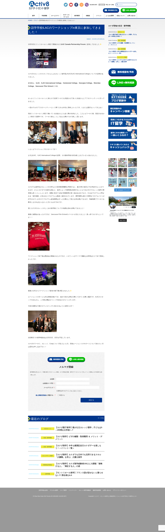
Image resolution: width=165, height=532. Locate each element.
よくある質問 (110, 15)
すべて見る (101, 418)
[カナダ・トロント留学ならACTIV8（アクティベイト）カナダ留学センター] (40, 5)
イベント (99, 15)
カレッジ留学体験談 (85, 490)
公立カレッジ (47, 428)
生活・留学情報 (48, 437)
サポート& (66, 16)
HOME (30, 20)
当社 (121, 15)
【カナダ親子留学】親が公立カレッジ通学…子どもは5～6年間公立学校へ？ (78, 428)
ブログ (36, 20)
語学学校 (47, 474)
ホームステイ (55, 15)
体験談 (88, 15)
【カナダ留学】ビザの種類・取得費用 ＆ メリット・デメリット (78, 437)
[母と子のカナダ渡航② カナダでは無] (132, 162)
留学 (33, 15)
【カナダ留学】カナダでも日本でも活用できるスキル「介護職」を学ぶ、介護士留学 (78, 455)
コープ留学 (63, 490)
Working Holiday (47, 464)
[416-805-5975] (91, 6)
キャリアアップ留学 (47, 455)
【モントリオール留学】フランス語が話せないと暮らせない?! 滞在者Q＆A (79, 474)
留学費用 (77, 15)
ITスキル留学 (54, 490)
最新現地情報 (97, 490)
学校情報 (44, 15)
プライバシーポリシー (119, 490)
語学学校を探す (43, 490)
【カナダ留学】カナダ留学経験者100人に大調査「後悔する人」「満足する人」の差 (78, 465)
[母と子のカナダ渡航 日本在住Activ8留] (112, 172)
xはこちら (122, 220)
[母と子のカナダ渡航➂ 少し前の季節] (112, 162)
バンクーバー (73, 490)
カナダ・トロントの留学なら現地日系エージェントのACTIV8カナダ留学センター (116, 496)
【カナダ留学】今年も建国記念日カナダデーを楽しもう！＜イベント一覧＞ (78, 446)
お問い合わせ (131, 15)
